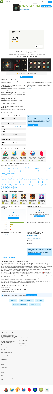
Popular (15, 168)
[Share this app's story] (37, 46)
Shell (16, 187)
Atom (39, 184)
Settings (48, 168)
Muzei (3, 187)
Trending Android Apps (23, 340)
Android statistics (22, 335)
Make (20, 168)
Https (10, 179)
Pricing (39, 1)
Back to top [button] (50, 383)
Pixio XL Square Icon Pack (47, 393)
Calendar (35, 184)
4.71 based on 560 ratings (18, 126)
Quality (30, 168)
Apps (35, 1)
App (44, 181)
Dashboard (44, 1)
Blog (2, 375)
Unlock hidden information (13, 217)
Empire (2, 168)
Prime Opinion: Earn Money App (6, 352)
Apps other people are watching (20, 304)
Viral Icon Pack (4, 200)
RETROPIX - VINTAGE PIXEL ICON (35, 393)
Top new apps (39, 300)
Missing (48, 181)
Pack (3, 179)
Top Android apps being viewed (6, 347)
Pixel (36, 179)
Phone (23, 168)
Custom (32, 179)
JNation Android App (4, 355)
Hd (39, 179)
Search (6, 187)
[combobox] (25, 2)
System (2, 170)
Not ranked (15, 129)
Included (11, 168)
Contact (2, 361)
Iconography (35, 168)
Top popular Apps (22, 343)
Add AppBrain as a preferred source (8, 257)
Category (28, 170)
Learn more (36, 123)
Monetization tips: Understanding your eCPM (8, 379)
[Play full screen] (41, 46)
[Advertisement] (26, 21)
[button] (39, 240)
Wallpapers (49, 170)
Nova (14, 181)
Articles (2, 372)
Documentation (4, 367)
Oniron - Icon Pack (32, 157)
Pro (28, 179)
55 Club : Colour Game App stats (7, 349)
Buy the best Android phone (24, 345)
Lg (24, 181)
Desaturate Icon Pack (32, 200)
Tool (13, 179)
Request (12, 173)
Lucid (6, 181)
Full (40, 168)
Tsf (10, 184)
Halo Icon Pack (13, 200)
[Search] (31, 2)
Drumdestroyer (17, 170)
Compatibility (11, 187)
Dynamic (30, 184)
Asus (21, 181)
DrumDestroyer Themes (15, 192)
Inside (10, 181)
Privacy (2, 364)
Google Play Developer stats (24, 337)
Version (40, 181)
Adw (17, 179)
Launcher (40, 170)
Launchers (3, 173)
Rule (27, 168)
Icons (45, 170)
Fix (2, 184)
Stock (6, 179)
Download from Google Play (27, 76)
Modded (36, 181)
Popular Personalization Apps (26, 300)
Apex (47, 179)
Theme (21, 184)
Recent (17, 184)
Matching (7, 168)
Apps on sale (13, 300)
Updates (11, 170)
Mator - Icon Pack (23, 157)
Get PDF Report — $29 (33, 125)
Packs (17, 181)
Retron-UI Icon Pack (5, 157)
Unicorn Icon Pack (41, 200)
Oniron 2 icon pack (14, 157)
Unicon (14, 184)
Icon (36, 170)
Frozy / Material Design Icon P (41, 157)
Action (43, 179)
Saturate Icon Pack (23, 200)
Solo (43, 184)
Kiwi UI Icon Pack (41, 393)
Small (32, 181)
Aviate (3, 181)
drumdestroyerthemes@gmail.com (34, 238)
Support (32, 170)
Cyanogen (8, 173)
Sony (28, 181)
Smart (21, 179)
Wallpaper (7, 170)
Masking (47, 184)
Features (44, 168)
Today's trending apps (35, 304)
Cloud (6, 184)
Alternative (26, 184)
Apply (25, 179)
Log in (50, 1)
